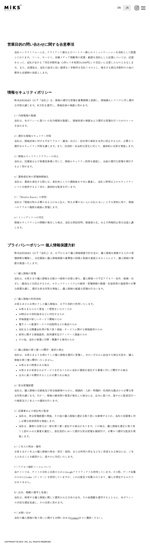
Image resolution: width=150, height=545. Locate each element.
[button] (143, 8)
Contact (74, 518)
